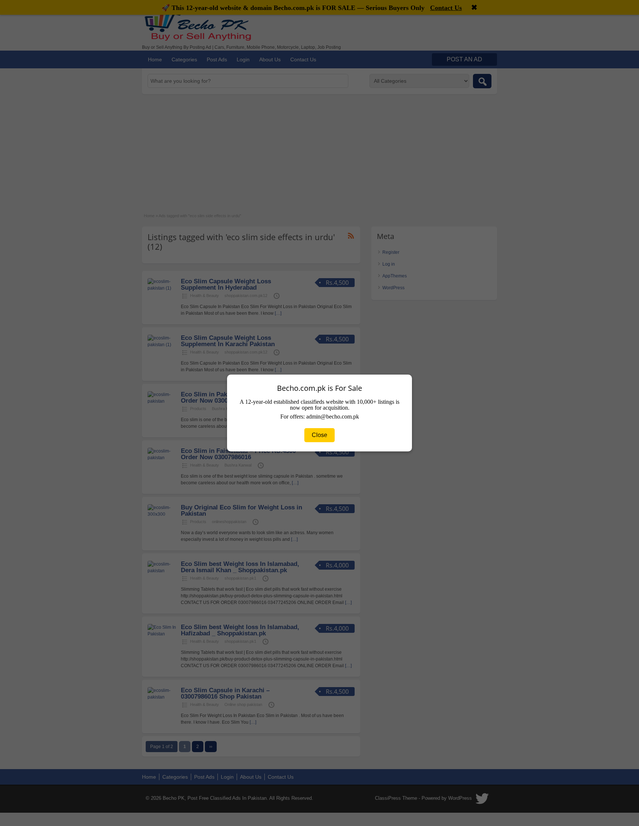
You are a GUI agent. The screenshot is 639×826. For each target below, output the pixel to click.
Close (319, 435)
